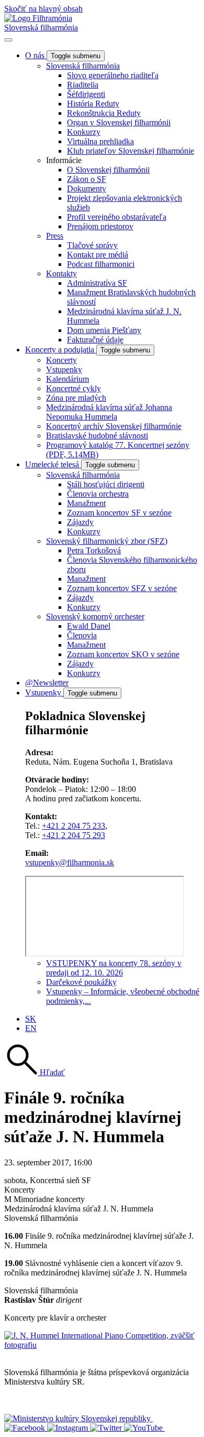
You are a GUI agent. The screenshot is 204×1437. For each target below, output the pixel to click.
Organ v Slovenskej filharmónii (119, 122)
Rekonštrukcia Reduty (104, 113)
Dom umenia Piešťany (104, 330)
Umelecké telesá (53, 464)
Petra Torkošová (94, 550)
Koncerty (61, 360)
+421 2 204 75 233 (73, 825)
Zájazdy (80, 522)
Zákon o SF (86, 179)
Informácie (64, 160)
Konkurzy (83, 131)
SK (30, 1018)
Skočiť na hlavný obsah (43, 8)
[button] (34, 1072)
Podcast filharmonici (100, 264)
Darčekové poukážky (81, 982)
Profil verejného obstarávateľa (116, 216)
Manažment (86, 503)
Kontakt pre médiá (97, 254)
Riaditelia (82, 84)
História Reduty (93, 103)
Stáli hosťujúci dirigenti (105, 484)
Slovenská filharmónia (41, 27)
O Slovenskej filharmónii (108, 169)
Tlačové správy (92, 245)
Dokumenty (86, 188)
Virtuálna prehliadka (100, 141)
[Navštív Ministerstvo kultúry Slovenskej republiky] (78, 1418)
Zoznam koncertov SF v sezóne (119, 512)
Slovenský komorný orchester (95, 616)
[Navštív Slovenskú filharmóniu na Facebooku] (25, 1427)
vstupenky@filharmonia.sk (69, 862)
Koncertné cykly (73, 388)
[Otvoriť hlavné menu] (8, 39)
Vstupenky (64, 369)
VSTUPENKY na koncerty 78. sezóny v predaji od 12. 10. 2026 (114, 968)
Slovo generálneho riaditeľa (112, 75)
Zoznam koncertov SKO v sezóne (123, 654)
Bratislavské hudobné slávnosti (97, 435)
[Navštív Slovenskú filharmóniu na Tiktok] (107, 1427)
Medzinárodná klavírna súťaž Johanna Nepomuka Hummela (109, 412)
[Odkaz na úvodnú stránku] (38, 18)
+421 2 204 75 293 (73, 835)
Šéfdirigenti (86, 94)
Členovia (82, 635)
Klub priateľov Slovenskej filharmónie (130, 150)
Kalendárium (67, 378)
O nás (36, 55)
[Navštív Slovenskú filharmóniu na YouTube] (144, 1427)
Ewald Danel (88, 625)
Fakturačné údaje (95, 339)
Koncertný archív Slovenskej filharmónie (114, 426)
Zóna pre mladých (76, 397)
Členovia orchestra (98, 493)
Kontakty (61, 273)
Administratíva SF (97, 282)
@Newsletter (47, 682)
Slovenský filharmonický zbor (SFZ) (106, 541)
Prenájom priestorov (100, 226)
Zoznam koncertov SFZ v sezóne (122, 588)
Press (54, 235)
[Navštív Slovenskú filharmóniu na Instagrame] (68, 1427)
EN (31, 1028)
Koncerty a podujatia (60, 349)
